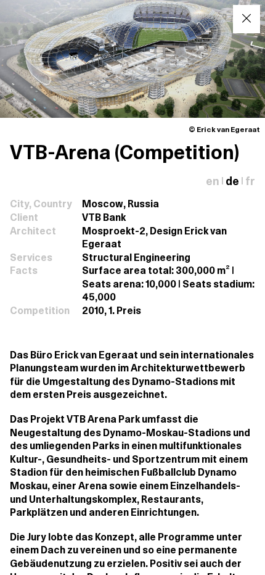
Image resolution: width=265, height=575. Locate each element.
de (232, 182)
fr (250, 182)
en (212, 182)
